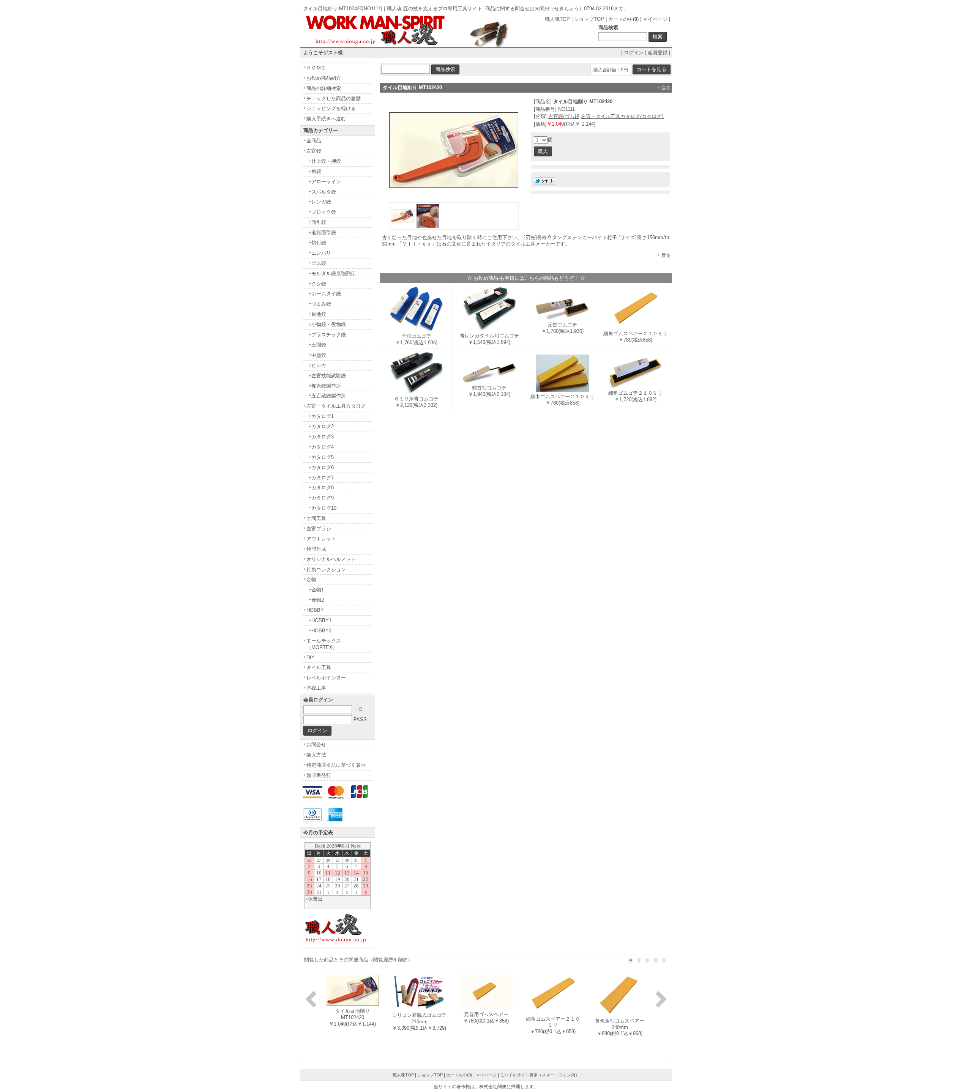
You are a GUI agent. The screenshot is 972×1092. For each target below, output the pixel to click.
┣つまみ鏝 (318, 304)
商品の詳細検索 (323, 88)
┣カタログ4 (320, 447)
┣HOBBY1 (318, 620)
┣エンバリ (318, 253)
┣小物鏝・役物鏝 (326, 324)
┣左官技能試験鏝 (326, 375)
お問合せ (316, 744)
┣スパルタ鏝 (321, 192)
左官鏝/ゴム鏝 (563, 116)
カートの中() (623, 19)
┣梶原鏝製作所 (323, 386)
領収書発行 (318, 775)
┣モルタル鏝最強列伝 (331, 273)
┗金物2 (315, 600)
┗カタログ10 (321, 508)
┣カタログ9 (320, 498)
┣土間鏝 (316, 345)
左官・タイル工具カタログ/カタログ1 (622, 116)
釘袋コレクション (326, 569)
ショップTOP (589, 19)
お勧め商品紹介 (323, 78)
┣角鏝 (313, 171)
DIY (310, 657)
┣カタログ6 (320, 467)
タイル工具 (318, 667)
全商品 (313, 140)
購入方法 (316, 755)
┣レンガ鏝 (318, 202)
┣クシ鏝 (316, 284)
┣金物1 (315, 589)
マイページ (655, 19)
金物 (311, 579)
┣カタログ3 (320, 437)
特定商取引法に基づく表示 (336, 765)
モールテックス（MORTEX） (323, 644)
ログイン (634, 52)
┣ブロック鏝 (321, 212)
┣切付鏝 (316, 243)
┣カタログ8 (320, 487)
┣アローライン (323, 181)
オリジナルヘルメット (331, 559)
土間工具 (316, 518)
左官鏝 (313, 151)
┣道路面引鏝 (321, 232)
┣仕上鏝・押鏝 (323, 161)
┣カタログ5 (320, 457)
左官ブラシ (318, 528)
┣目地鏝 (316, 314)
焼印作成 (316, 549)
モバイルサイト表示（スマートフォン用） (539, 1075)
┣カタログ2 (320, 426)
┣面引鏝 (316, 222)
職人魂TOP (557, 19)
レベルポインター (326, 678)
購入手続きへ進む (326, 118)
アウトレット (321, 539)
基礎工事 (316, 688)
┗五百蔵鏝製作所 (326, 396)
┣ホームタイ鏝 (323, 293)
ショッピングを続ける (331, 108)
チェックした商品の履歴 (333, 98)
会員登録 (657, 52)
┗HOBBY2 (318, 630)
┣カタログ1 (320, 416)
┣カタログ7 (320, 478)
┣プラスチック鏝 (326, 334)
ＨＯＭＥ (316, 68)
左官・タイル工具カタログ (336, 406)
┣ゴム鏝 (316, 263)
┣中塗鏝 (316, 355)
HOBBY (315, 610)
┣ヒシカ (316, 365)
